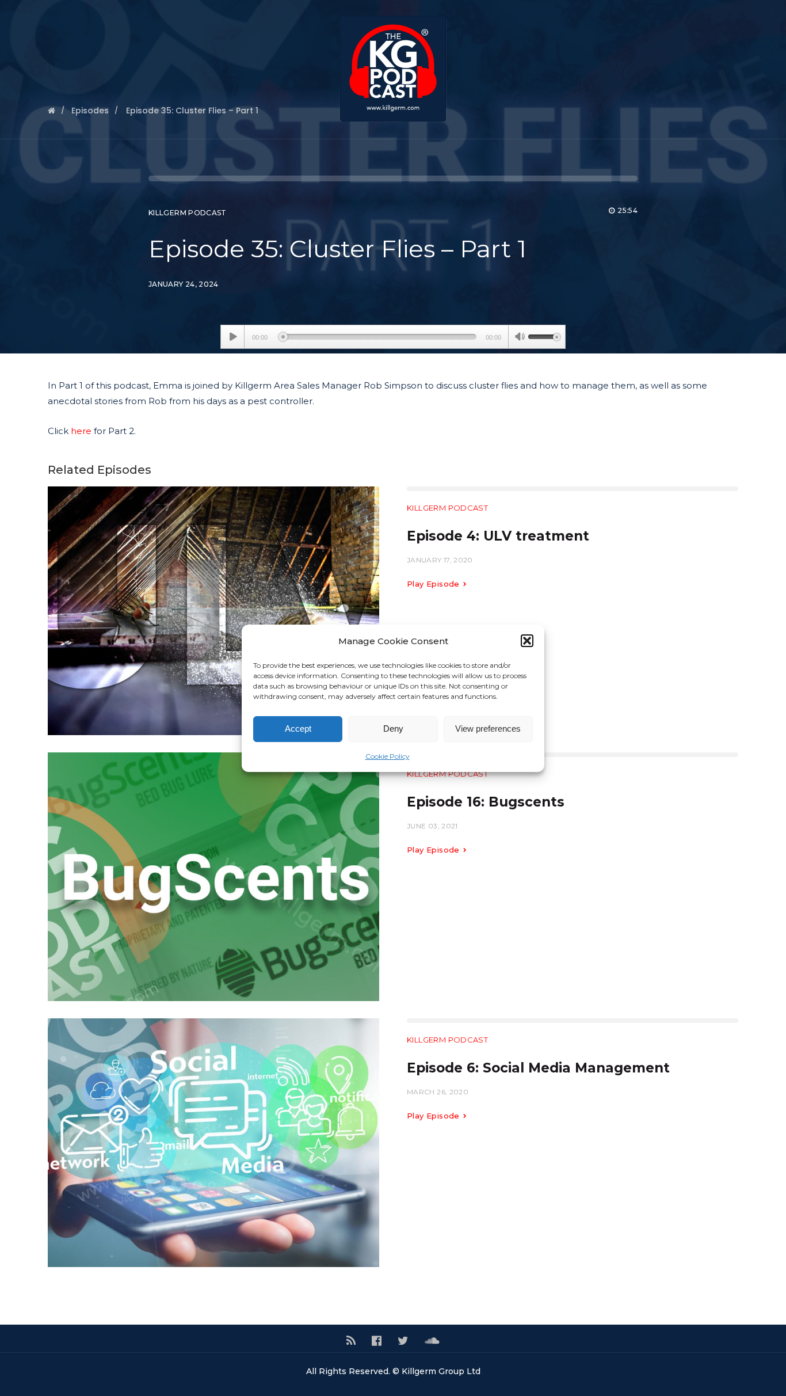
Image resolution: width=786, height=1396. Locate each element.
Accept (298, 728)
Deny (393, 728)
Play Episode (434, 583)
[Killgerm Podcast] (393, 69)
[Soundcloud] (432, 1340)
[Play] (233, 336)
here (81, 430)
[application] (393, 337)
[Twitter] (403, 1340)
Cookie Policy (387, 756)
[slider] (544, 335)
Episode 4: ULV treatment (498, 536)
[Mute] (519, 338)
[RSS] (351, 1340)
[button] (527, 640)
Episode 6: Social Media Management (538, 1068)
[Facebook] (376, 1340)
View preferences (488, 728)
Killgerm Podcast (187, 212)
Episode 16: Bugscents (485, 802)
